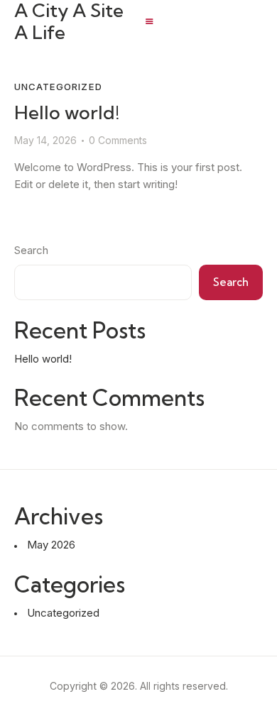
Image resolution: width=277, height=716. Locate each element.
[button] (149, 21)
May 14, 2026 (45, 140)
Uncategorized (58, 86)
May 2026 (51, 544)
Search (31, 250)
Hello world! (66, 112)
